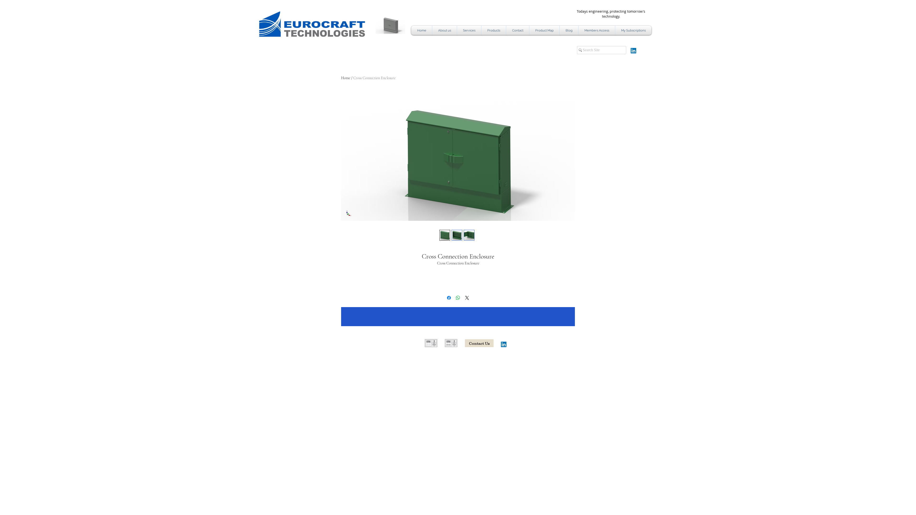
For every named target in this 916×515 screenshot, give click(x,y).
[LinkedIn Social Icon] (633, 50)
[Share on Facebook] (449, 298)
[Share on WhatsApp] (458, 298)
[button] (381, 25)
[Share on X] (467, 298)
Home (345, 78)
